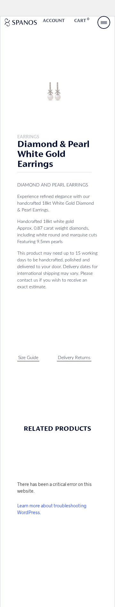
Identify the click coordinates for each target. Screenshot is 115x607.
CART (81, 20)
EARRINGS (28, 137)
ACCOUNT (54, 20)
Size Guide (28, 358)
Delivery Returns (74, 358)
